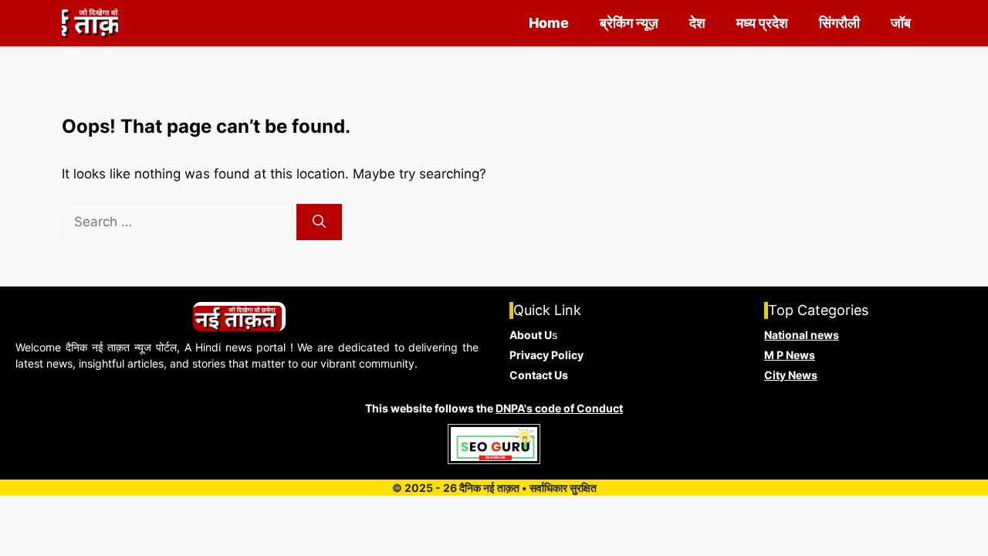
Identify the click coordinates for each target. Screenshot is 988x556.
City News (790, 374)
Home (549, 23)
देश (697, 23)
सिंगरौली (839, 23)
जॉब (901, 23)
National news (801, 334)
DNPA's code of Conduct (559, 408)
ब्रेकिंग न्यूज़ (629, 23)
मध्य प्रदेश (762, 23)
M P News (789, 354)
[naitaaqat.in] (90, 23)
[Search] (319, 222)
